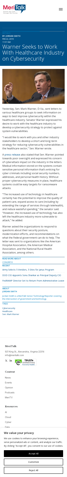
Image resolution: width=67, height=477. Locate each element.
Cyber (8, 422)
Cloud (8, 417)
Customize (33, 461)
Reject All (33, 470)
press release (12, 154)
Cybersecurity (8, 308)
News (8, 377)
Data (7, 427)
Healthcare (7, 311)
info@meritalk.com (14, 355)
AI (6, 412)
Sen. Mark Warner (10, 314)
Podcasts (9, 392)
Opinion (9, 387)
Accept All (33, 453)
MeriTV (9, 397)
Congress (7, 262)
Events (8, 382)
